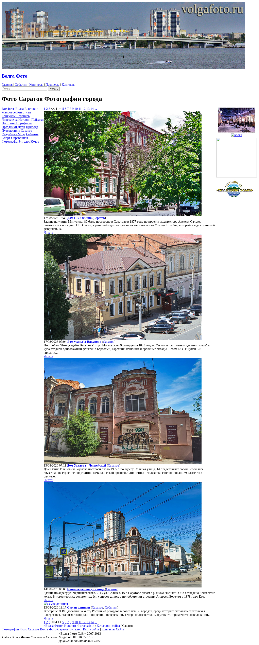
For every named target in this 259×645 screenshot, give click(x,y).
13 (88, 108)
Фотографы (10, 141)
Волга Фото (14, 76)
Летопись (23, 116)
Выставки (31, 108)
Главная (7, 84)
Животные (23, 112)
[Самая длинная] (56, 603)
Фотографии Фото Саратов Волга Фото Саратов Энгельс (41, 629)
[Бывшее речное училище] (123, 586)
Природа (32, 127)
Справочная (19, 138)
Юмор (35, 141)
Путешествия (11, 130)
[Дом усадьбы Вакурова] (123, 339)
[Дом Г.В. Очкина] (123, 215)
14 (92, 108)
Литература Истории (16, 119)
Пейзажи (37, 119)
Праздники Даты (13, 127)
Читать (48, 232)
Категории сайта (108, 625)
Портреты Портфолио (17, 123)
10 (76, 108)
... (95, 108)
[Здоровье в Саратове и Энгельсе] (236, 119)
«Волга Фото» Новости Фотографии (69, 625)
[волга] (236, 134)
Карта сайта (91, 629)
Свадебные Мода (13, 134)
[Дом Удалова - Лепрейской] (123, 462)
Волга (19, 108)
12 (84, 108)
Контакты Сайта (113, 629)
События (21, 84)
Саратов (26, 130)
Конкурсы (36, 84)
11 (80, 108)
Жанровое (9, 112)
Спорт (6, 138)
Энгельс (24, 141)
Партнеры (52, 84)
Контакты (68, 84)
